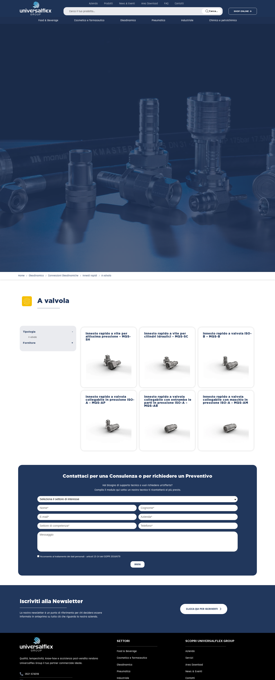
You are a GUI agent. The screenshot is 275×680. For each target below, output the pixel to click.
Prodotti (108, 3)
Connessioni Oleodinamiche (63, 275)
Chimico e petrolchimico (223, 20)
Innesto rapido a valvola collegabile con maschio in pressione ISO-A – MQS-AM (225, 399)
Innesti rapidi (90, 275)
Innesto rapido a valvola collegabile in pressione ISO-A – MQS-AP (110, 399)
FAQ (166, 3)
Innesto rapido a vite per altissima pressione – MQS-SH (108, 336)
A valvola (32, 337)
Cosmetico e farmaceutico (89, 20)
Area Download (149, 3)
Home (21, 275)
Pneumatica (158, 20)
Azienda (93, 3)
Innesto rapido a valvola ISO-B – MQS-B (227, 335)
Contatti (179, 3)
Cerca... (213, 11)
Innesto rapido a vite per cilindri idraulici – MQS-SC (166, 335)
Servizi (189, 658)
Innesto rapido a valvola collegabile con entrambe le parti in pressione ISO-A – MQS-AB (167, 401)
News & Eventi (127, 3)
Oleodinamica (128, 20)
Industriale (187, 20)
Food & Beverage (48, 20)
